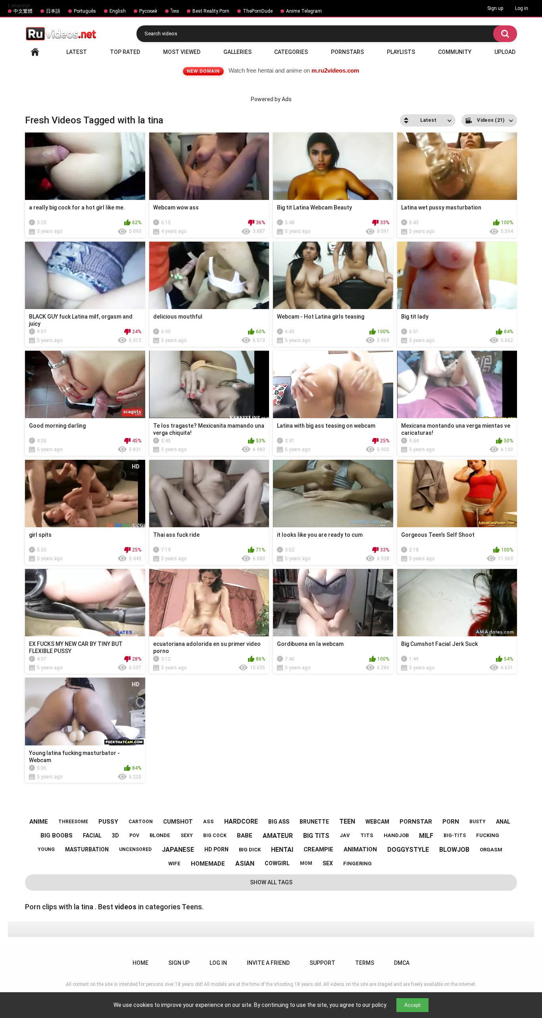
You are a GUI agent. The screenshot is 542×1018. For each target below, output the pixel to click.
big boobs (56, 835)
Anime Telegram (304, 11)
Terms (364, 963)
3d (115, 835)
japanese (178, 849)
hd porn (216, 849)
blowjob (454, 849)
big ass (278, 821)
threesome (73, 821)
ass (208, 821)
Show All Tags (271, 882)
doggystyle (408, 849)
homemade (208, 863)
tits (366, 835)
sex (328, 863)
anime (38, 821)
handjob (396, 835)
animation (360, 849)
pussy (108, 821)
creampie (318, 849)
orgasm (491, 850)
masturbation (87, 849)
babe (244, 835)
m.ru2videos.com (335, 70)
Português (85, 11)
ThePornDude (258, 11)
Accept (412, 1005)
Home (35, 52)
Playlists (401, 52)
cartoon (141, 821)
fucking (487, 835)
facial (92, 835)
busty (477, 821)
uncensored (135, 849)
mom (306, 863)
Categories (291, 52)
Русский (148, 11)
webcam (377, 821)
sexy (187, 835)
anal (503, 821)
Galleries (237, 52)
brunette (314, 821)
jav (345, 835)
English (118, 11)
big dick (250, 850)
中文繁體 (23, 11)
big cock (215, 835)
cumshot (178, 821)
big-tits (455, 835)
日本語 (53, 11)
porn (450, 821)
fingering (357, 863)
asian (244, 863)
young (46, 849)
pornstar (416, 821)
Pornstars (347, 52)
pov (134, 835)
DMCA (401, 963)
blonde (160, 835)
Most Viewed (181, 52)
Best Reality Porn (210, 11)
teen (347, 821)
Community (454, 52)
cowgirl (277, 863)
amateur (278, 835)
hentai (282, 849)
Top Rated (125, 52)
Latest (76, 52)
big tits (316, 835)
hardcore (241, 821)
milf (426, 835)
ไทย (175, 11)
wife (174, 863)
